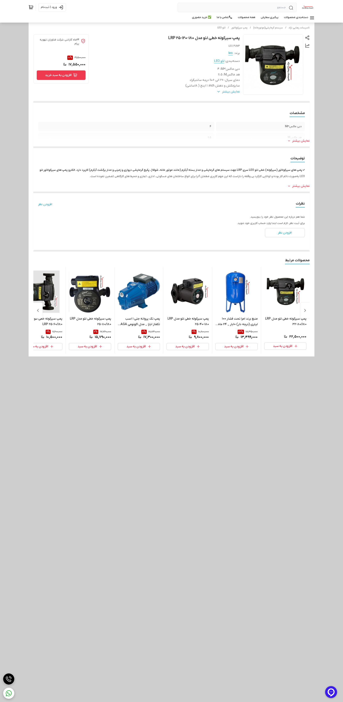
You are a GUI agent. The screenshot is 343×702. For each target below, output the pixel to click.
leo (230, 53)
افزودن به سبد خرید (58, 75)
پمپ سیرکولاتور (239, 27)
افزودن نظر (45, 204)
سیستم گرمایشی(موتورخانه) (268, 27)
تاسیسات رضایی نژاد (299, 27)
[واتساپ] (8, 693)
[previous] (305, 310)
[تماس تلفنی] (8, 679)
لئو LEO (221, 27)
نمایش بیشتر (301, 141)
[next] (38, 310)
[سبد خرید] (31, 7)
